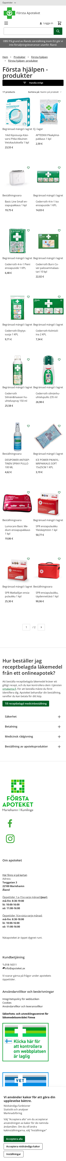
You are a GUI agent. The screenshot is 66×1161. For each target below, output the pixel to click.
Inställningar (13, 1154)
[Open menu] (6, 23)
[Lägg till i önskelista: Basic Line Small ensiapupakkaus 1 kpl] (28, 168)
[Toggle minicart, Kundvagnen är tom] (59, 23)
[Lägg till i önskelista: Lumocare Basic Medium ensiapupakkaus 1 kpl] (28, 492)
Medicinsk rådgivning (19, 736)
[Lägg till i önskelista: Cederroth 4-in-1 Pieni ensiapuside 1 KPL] (28, 230)
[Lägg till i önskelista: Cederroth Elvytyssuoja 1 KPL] (28, 297)
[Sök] (58, 31)
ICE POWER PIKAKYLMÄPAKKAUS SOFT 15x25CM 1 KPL (47, 463)
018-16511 (11, 964)
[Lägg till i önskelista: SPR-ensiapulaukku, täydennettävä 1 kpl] (59, 559)
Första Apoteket (28, 13)
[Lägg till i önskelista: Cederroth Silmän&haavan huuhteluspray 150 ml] (28, 359)
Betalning (11, 726)
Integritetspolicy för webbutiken (20, 999)
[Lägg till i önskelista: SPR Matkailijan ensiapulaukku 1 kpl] (28, 559)
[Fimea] (33, 1042)
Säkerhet (11, 716)
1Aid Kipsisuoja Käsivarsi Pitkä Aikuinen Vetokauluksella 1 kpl (17, 138)
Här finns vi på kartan (14, 875)
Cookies (7, 1002)
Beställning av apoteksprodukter (26, 746)
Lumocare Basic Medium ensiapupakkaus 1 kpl (17, 530)
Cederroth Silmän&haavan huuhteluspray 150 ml (16, 397)
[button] (33, 83)
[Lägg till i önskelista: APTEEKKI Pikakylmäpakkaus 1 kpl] (59, 101)
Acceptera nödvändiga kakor (23, 1146)
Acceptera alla (14, 1139)
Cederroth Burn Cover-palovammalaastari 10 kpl (47, 268)
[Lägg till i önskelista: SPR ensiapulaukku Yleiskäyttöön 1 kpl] (59, 492)
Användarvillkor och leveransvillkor (22, 1006)
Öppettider (7, 2)
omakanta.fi (9, 689)
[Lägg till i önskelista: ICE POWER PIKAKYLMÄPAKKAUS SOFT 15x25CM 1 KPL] (59, 426)
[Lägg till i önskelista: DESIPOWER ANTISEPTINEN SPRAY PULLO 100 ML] (28, 426)
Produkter (19, 57)
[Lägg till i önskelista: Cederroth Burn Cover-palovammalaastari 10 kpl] (59, 230)
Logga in (48, 23)
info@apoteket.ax (15, 968)
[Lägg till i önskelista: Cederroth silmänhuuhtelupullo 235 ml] (59, 359)
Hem (5, 57)
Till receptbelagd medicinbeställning (26, 703)
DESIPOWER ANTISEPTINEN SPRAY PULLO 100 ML (17, 463)
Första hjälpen (39, 57)
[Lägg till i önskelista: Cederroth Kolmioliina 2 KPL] (59, 297)
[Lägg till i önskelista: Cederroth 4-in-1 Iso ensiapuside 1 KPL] (59, 168)
